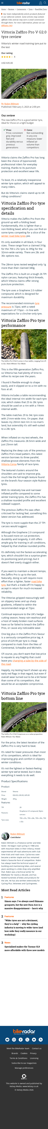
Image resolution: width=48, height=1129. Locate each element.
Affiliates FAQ (6, 25)
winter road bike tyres (13, 235)
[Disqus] (24, 992)
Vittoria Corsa (9, 464)
